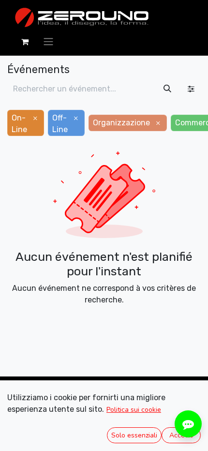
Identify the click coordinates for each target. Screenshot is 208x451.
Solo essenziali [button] (134, 435)
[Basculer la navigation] (48, 41)
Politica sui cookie (133, 409)
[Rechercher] (167, 89)
